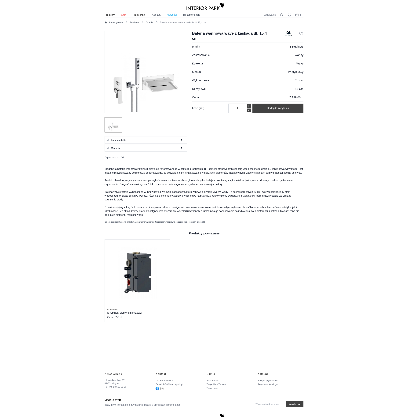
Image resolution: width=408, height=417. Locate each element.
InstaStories (213, 380)
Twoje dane (212, 388)
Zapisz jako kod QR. (115, 157)
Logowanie (269, 14)
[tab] (113, 124)
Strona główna (115, 22)
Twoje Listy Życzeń (216, 384)
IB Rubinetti (296, 46)
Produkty (134, 22)
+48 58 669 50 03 (118, 387)
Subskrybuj (295, 404)
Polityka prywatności (268, 380)
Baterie (149, 22)
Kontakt (156, 14)
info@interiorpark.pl (173, 384)
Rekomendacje (191, 14)
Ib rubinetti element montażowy (124, 311)
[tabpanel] (146, 72)
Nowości (172, 14)
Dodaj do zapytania (278, 108)
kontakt (201, 222)
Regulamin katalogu (268, 384)
